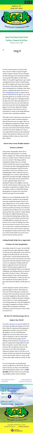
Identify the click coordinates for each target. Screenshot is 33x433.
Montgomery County (7, 404)
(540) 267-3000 (11, 391)
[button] (28, 2)
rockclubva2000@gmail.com (16, 394)
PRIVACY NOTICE (24, 426)
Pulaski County (19, 404)
